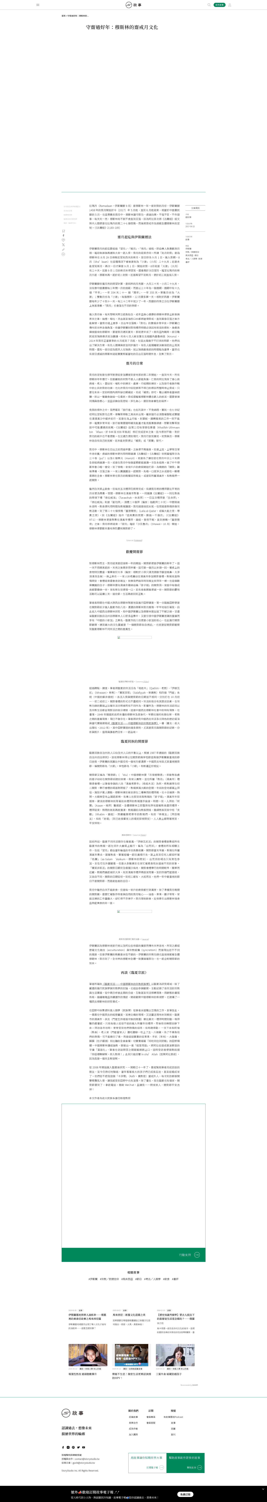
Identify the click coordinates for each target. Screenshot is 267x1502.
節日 (196, 255)
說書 (173, 1428)
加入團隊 (133, 1434)
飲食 (200, 258)
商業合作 (133, 1422)
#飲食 (166, 1279)
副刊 (173, 1434)
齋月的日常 (68, 210)
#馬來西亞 (127, 1279)
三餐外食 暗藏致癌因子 (169, 1374)
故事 (187, 239)
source (145, 939)
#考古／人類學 (152, 1279)
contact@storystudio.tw (87, 1458)
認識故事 (133, 1417)
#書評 (175, 1279)
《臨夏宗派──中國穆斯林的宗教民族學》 (134, 723)
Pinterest (138, 540)
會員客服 (150, 1422)
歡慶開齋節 (68, 214)
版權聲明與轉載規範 (72, 1455)
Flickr (146, 681)
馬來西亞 (189, 255)
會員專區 (150, 1417)
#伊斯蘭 (93, 1279)
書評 (187, 262)
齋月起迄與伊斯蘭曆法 (72, 206)
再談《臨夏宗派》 (70, 223)
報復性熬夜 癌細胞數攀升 (83, 1374)
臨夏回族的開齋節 (70, 219)
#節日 (138, 1279)
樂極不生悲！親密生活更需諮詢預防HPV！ (131, 1376)
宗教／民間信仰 (192, 252)
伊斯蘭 (188, 248)
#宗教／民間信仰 (109, 1279)
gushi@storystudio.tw (84, 1462)
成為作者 (133, 1428)
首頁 (63, 15)
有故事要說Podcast (173, 1417)
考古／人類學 (191, 258)
